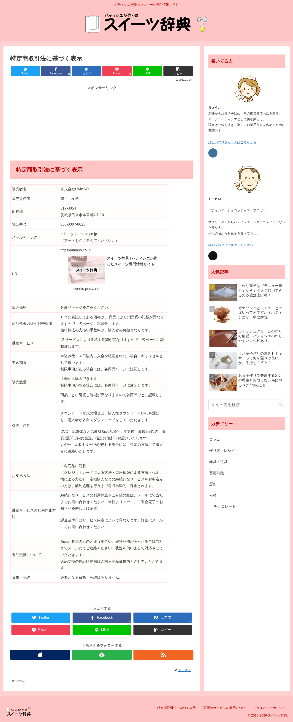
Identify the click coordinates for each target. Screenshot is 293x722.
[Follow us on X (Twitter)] (212, 255)
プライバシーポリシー (269, 708)
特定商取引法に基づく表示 (176, 708)
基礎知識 (216, 473)
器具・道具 (218, 462)
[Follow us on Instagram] (212, 153)
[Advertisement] (101, 123)
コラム (214, 439)
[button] (281, 404)
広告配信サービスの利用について (225, 708)
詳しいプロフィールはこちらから (232, 142)
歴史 (213, 484)
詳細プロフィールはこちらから (230, 245)
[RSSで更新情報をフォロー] (163, 655)
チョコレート (225, 506)
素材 (213, 495)
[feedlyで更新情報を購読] (102, 655)
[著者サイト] (40, 655)
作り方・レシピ (222, 450)
